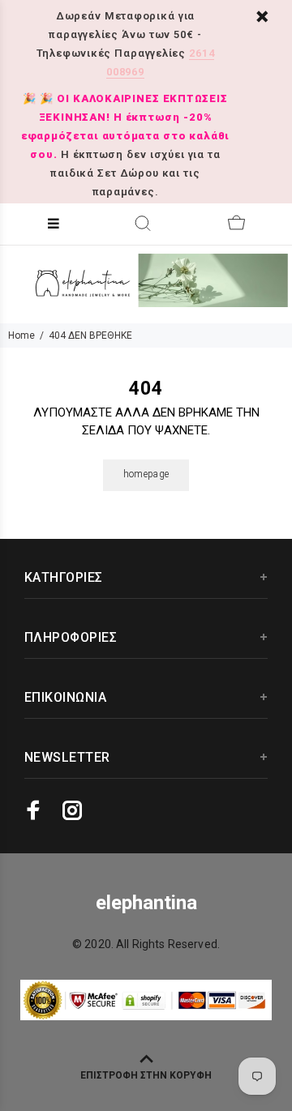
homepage (146, 474)
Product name (124, 1056)
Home (21, 335)
